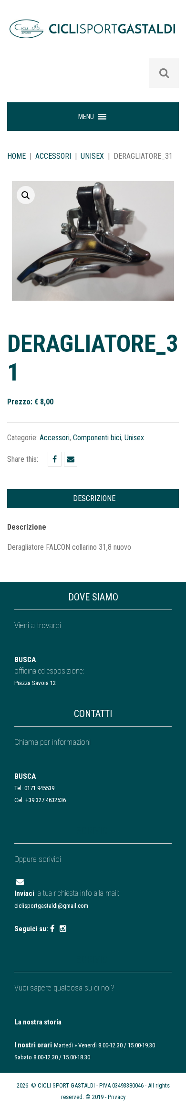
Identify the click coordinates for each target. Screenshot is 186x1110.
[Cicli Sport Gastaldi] (93, 35)
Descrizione (94, 498)
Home (16, 156)
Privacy (116, 1096)
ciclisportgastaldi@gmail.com (51, 905)
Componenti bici (97, 437)
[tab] (94, 498)
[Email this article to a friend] (70, 459)
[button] (86, 116)
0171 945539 (39, 788)
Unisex (92, 156)
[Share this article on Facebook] (55, 459)
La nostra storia (38, 1022)
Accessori (53, 156)
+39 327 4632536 (45, 800)
